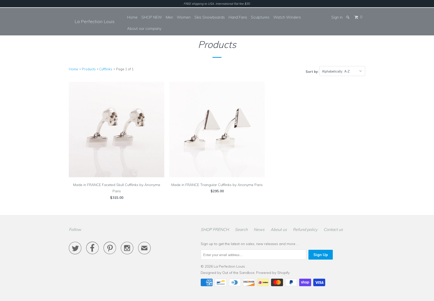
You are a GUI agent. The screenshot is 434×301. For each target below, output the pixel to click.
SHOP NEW (151, 17)
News (259, 229)
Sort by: (312, 71)
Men (169, 17)
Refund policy (305, 229)
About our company (144, 28)
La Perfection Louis (95, 21)
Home (132, 17)
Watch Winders (287, 17)
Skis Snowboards (209, 17)
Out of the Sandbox (238, 272)
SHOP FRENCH (215, 229)
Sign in (337, 17)
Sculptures (260, 17)
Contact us (333, 229)
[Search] (348, 17)
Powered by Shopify (273, 272)
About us (278, 229)
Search (241, 229)
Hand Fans (238, 17)
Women (184, 17)
